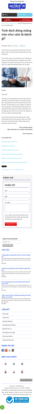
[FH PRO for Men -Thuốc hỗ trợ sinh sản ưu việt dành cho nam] (14, 365)
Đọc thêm (4, 263)
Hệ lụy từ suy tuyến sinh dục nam (12, 158)
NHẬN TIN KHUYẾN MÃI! (10, 239)
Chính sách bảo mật (8, 340)
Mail (6, 196)
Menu (6, 14)
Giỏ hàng (22, 15)
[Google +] (6, 350)
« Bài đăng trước (6, 169)
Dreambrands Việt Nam (9, 325)
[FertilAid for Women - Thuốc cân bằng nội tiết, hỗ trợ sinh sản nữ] (5, 373)
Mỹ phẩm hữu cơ (7, 328)
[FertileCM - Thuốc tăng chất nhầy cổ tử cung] (14, 373)
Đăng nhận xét (10, 224)
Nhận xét (22, 45)
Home (3, 23)
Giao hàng (5, 314)
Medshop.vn (21, 386)
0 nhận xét (14, 45)
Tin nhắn (7, 202)
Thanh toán (5, 317)
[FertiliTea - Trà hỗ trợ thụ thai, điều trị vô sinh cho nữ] (22, 373)
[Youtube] (9, 350)
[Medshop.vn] (17, 7)
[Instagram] (13, 350)
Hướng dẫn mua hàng (8, 332)
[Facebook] (3, 350)
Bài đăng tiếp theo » (19, 169)
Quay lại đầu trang (26, 380)
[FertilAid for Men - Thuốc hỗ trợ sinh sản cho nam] (22, 365)
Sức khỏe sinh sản (11, 23)
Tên (6, 190)
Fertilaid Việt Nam (7, 321)
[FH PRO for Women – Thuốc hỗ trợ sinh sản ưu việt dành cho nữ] (5, 365)
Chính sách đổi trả (7, 336)
